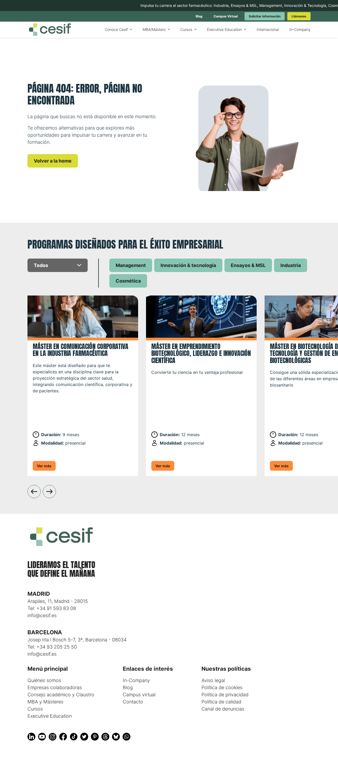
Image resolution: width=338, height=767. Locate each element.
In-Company (136, 680)
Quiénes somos (44, 680)
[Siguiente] (49, 491)
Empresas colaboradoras (54, 687)
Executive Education (49, 716)
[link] (199, 16)
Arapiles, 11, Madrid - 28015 (57, 601)
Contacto (133, 701)
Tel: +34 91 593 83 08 (51, 608)
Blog (128, 687)
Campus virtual (139, 694)
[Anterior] (34, 491)
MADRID (38, 594)
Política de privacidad (224, 694)
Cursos (35, 709)
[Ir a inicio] (49, 29)
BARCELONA (44, 632)
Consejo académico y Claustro (60, 694)
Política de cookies (221, 687)
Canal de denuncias (222, 709)
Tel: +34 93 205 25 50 (52, 647)
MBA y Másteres (45, 701)
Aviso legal (213, 680)
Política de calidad (221, 701)
